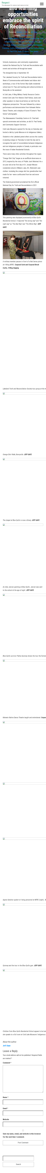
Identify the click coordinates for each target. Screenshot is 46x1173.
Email (5, 1108)
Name (5, 1097)
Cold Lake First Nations (26, 42)
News (30, 35)
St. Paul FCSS (12, 51)
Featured (24, 35)
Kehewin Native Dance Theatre (22, 45)
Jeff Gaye (33, 32)
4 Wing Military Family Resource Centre (22, 38)
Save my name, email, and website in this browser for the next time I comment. (22, 1135)
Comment (7, 1063)
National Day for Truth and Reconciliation (29, 48)
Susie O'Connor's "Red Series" (28, 51)
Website (6, 1119)
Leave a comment (23, 55)
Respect (5, 2)
